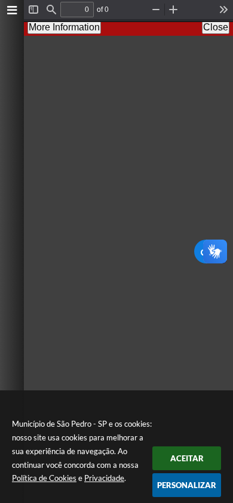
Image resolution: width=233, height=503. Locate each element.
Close (215, 27)
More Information (64, 27)
